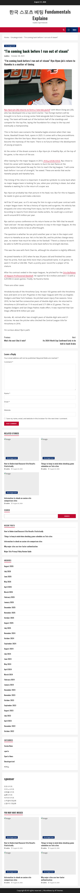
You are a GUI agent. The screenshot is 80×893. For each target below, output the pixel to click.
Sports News (8, 756)
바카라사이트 (9, 797)
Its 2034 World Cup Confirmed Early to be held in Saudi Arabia (59, 340)
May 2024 (7, 664)
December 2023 (9, 690)
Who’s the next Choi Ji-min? (15, 339)
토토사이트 (8, 786)
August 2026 (8, 566)
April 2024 (8, 669)
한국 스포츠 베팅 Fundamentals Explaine (40, 14)
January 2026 (9, 602)
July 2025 (7, 628)
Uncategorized (10, 46)
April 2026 (8, 587)
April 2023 (8, 721)
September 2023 (10, 705)
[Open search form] (63, 30)
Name (7, 393)
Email (7, 402)
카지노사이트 (9, 789)
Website (7, 410)
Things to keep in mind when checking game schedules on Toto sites (57, 464)
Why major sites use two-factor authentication (21, 546)
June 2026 (7, 576)
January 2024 (9, 685)
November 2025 (9, 612)
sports (6, 751)
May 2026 (7, 581)
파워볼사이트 (9, 792)
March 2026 (8, 592)
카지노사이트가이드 (51, 160)
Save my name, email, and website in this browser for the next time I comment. (36, 418)
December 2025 (9, 607)
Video (74, 30)
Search (7, 510)
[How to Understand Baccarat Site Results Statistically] (21, 449)
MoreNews (47, 890)
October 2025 (9, 618)
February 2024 (9, 679)
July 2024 (7, 654)
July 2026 (7, 571)
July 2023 (7, 715)
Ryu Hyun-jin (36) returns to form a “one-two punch (27, 109)
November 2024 (9, 633)
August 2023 (8, 710)
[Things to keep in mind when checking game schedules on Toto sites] (58, 449)
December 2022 (9, 726)
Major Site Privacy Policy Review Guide (17, 551)
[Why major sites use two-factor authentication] (58, 863)
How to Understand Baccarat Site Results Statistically (19, 464)
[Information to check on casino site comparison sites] (21, 483)
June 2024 (8, 659)
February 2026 (9, 597)
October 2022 (9, 731)
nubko (6, 56)
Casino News (8, 746)
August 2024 (9, 648)
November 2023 (9, 695)
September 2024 (10, 643)
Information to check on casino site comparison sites (17, 499)
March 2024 (8, 674)
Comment (8, 362)
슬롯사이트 (8, 795)
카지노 (6, 766)
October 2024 (9, 638)
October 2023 (9, 700)
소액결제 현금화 (10, 800)
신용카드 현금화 (10, 803)
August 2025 (8, 623)
